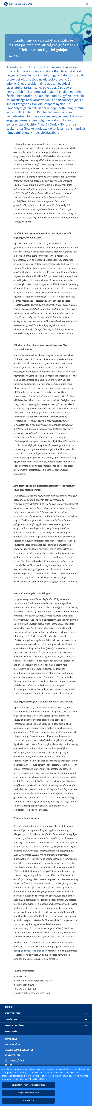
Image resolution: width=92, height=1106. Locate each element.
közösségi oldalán (36, 950)
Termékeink (11, 1019)
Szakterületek (13, 1013)
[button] (84, 1007)
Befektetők (11, 1031)
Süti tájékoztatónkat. (37, 1079)
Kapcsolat (11, 1039)
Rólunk (9, 1007)
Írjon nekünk (12, 1044)
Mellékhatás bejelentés (19, 1050)
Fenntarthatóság (14, 1025)
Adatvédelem (12, 1055)
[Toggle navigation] (86, 4)
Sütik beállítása (14, 1061)
